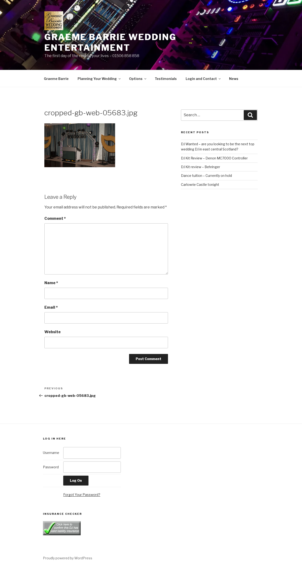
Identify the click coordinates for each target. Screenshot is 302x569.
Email (51, 307)
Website (52, 332)
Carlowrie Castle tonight (200, 185)
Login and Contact (201, 79)
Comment (55, 218)
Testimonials (166, 79)
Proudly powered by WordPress (67, 558)
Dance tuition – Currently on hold (206, 176)
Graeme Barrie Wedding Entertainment (110, 42)
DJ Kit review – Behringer (200, 167)
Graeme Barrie (56, 79)
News (233, 79)
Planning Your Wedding (97, 79)
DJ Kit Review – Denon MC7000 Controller (214, 158)
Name (51, 283)
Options (136, 79)
